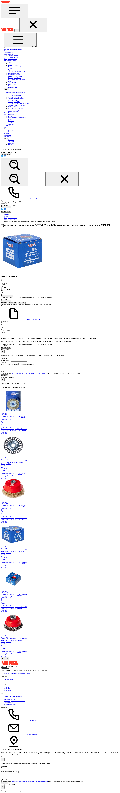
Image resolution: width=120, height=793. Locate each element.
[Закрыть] (33, 25)
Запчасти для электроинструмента (14, 701)
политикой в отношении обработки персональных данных (30, 373)
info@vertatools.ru (32, 734)
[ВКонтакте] (5, 157)
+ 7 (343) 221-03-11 (33, 720)
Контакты (11, 140)
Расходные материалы (10, 699)
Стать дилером (8, 679)
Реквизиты (11, 141)
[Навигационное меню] (14, 11)
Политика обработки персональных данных (17, 673)
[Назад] (16, 30)
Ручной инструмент (10, 704)
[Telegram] (2, 157)
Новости (10, 130)
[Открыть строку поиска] (14, 165)
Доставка (10, 144)
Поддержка (7, 681)
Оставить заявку (5, 211)
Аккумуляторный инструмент (13, 696)
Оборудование (8, 702)
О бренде (7, 687)
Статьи (10, 132)
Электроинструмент (10, 697)
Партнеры (11, 143)
